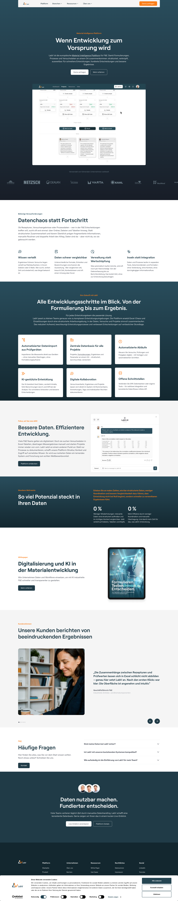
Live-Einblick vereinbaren (79, 824)
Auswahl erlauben (156, 887)
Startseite (45, 868)
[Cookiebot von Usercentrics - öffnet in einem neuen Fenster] (17, 897)
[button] (150, 721)
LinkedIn (142, 868)
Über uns (70, 868)
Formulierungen (84, 354)
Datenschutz (119, 868)
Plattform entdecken (29, 463)
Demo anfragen (148, 3)
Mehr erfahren (98, 72)
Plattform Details (102, 824)
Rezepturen (26, 227)
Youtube (142, 872)
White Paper (95, 868)
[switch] (64, 897)
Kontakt (24, 765)
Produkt (45, 872)
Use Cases (94, 872)
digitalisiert (48, 441)
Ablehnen (156, 894)
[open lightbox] (89, 124)
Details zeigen (113, 897)
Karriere (69, 872)
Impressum (119, 872)
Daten (68, 453)
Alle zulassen (157, 881)
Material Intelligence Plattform (86, 55)
